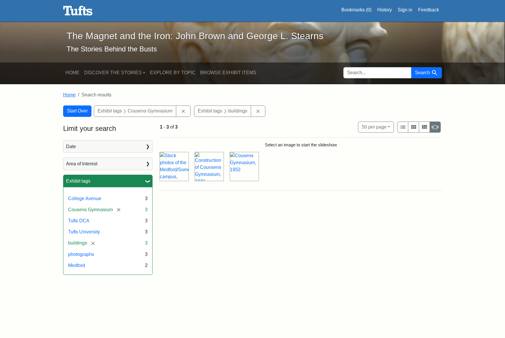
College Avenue (84, 198)
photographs (81, 254)
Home (72, 72)
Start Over (77, 110)
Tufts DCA (78, 220)
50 (374, 126)
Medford (76, 265)
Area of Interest (81, 163)
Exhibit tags (78, 180)
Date (71, 146)
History (384, 9)
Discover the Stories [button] (113, 72)
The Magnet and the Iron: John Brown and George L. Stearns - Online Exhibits (78, 10)
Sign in (405, 9)
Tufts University (84, 231)
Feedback (428, 9)
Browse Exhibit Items (228, 72)
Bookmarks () (356, 9)
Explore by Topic (173, 72)
